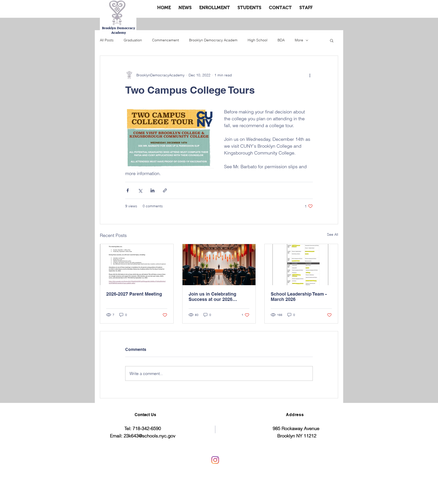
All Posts (107, 40)
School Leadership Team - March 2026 (299, 296)
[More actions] (310, 75)
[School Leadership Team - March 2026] (301, 264)
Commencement (165, 40)
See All (332, 234)
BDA (281, 40)
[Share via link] (164, 190)
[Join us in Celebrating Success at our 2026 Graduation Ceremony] (219, 264)
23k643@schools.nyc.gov (149, 436)
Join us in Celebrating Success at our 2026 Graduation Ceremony (212, 296)
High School (257, 40)
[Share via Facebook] (127, 190)
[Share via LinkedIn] (152, 190)
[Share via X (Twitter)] (140, 190)
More (299, 40)
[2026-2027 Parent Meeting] (136, 264)
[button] (331, 40)
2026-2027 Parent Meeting (134, 294)
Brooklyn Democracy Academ (213, 40)
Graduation (133, 40)
